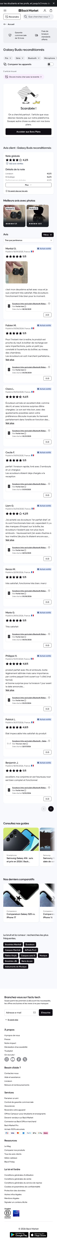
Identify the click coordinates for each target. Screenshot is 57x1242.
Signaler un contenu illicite (15, 1202)
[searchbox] (40, 16)
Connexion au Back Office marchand (20, 1121)
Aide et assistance (12, 1077)
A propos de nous (12, 1035)
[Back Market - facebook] (19, 1059)
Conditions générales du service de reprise (23, 1183)
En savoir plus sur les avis (18, 191)
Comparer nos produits (14, 1150)
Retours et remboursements (16, 1085)
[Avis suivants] (51, 809)
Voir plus (10, 359)
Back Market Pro (11, 1125)
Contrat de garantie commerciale (18, 1102)
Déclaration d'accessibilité (15, 1047)
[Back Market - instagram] (6, 1059)
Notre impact (10, 1043)
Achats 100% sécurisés (14, 1129)
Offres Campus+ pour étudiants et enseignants (25, 1113)
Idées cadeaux (10, 1158)
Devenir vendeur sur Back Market (18, 1117)
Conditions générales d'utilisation (18, 1175)
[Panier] (51, 10)
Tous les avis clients (12, 1154)
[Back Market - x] (25, 1059)
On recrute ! (9, 1054)
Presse (7, 1039)
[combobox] (8, 58)
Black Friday (9, 1161)
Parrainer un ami (11, 1098)
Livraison (8, 1081)
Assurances (9, 1106)
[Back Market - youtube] (13, 1059)
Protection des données (14, 1190)
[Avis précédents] (43, 809)
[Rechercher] (25, 16)
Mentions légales (11, 1198)
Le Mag (7, 1146)
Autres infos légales (13, 1194)
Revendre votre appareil (14, 1110)
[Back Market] (28, 10)
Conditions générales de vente (17, 1179)
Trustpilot (8, 1051)
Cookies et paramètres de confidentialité (22, 1186)
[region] (28, 216)
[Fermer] (53, 3)
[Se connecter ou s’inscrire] (45, 10)
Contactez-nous (11, 1073)
